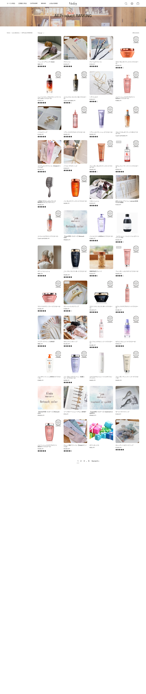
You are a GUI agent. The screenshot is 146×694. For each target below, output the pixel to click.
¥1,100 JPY (66, 64)
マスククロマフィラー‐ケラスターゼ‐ (49, 306)
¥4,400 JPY (67, 134)
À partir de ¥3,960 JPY (70, 100)
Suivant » (95, 461)
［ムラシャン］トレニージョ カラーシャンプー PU (127, 237)
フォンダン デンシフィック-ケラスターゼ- (127, 377)
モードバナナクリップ (122, 412)
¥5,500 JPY (93, 134)
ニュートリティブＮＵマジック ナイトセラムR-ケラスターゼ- (49, 97)
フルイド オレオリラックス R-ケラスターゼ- (127, 133)
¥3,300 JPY (41, 169)
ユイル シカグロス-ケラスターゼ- (48, 236)
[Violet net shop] (73, 3)
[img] (42, 66)
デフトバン (67, 62)
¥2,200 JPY (67, 343)
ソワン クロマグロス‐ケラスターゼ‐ (74, 132)
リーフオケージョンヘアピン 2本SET (75, 412)
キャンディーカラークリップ (124, 445)
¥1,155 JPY (92, 64)
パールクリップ (42, 132)
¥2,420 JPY (119, 239)
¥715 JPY (66, 414)
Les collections (16, 32)
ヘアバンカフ (94, 97)
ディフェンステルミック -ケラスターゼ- (101, 342)
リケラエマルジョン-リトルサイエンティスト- (101, 377)
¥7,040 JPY (119, 65)
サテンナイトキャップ (70, 341)
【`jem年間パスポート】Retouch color (74, 237)
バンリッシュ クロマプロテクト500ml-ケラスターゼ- (125, 97)
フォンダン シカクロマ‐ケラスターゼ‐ (127, 271)
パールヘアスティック (70, 166)
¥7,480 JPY (118, 100)
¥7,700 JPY (41, 100)
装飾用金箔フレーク (96, 271)
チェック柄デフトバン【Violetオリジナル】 (75, 446)
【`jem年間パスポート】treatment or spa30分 (101, 412)
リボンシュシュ (94, 201)
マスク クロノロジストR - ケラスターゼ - (101, 307)
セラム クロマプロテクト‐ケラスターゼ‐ (127, 307)
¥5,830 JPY (67, 275)
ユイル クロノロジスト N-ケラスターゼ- (75, 97)
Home (8, 32)
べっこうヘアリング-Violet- (46, 62)
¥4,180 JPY (67, 203)
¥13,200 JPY (93, 310)
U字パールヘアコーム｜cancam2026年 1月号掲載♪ (127, 202)
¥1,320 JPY (41, 134)
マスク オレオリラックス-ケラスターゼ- (127, 62)
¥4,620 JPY (93, 380)
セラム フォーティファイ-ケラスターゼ (127, 166)
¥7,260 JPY (41, 308)
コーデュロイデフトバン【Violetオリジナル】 (49, 166)
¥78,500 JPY (41, 415)
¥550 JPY (92, 447)
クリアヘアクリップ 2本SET (46, 341)
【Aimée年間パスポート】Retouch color (48, 412)
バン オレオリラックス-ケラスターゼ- (75, 201)
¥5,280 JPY (119, 310)
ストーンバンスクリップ (71, 306)
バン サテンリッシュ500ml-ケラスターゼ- (49, 377)
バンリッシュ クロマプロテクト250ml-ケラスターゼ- (47, 446)
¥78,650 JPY (67, 239)
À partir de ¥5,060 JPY (122, 135)
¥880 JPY (40, 64)
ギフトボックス (94, 445)
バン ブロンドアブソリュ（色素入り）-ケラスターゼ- (74, 377)
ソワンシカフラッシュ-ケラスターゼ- (101, 132)
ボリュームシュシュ (44, 271)
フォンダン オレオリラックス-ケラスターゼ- (101, 166)
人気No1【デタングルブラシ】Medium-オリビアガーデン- (47, 202)
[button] (53, 3)
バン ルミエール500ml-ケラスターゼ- (101, 236)
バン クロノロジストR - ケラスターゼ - (75, 272)
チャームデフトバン (96, 62)
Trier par (40, 33)
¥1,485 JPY (66, 308)
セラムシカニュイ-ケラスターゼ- (126, 341)
